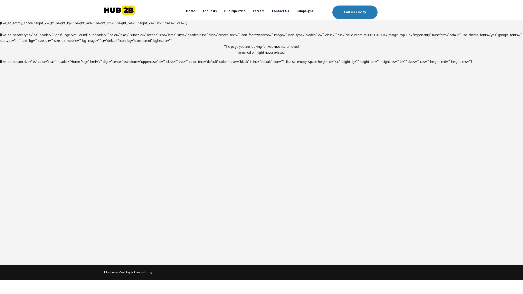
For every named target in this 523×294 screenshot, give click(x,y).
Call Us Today (355, 12)
